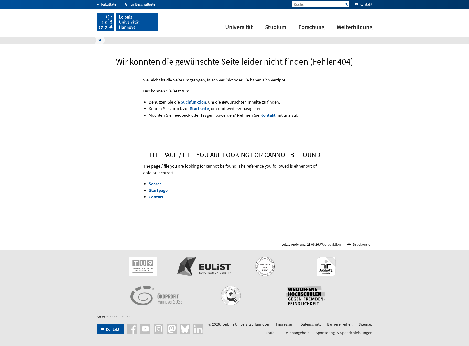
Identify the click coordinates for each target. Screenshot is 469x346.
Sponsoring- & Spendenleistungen (344, 332)
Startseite (199, 108)
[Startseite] (98, 40)
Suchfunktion (193, 102)
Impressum (285, 324)
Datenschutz (310, 324)
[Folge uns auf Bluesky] (185, 328)
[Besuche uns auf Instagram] (158, 328)
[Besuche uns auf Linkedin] (198, 328)
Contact (156, 197)
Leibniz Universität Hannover (246, 324)
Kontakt (268, 115)
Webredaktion (330, 244)
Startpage (158, 190)
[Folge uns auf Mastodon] (172, 328)
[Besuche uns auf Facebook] (132, 328)
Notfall (270, 332)
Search (155, 183)
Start (346, 4)
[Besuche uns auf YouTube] (145, 328)
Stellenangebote (295, 332)
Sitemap (365, 324)
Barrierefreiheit (339, 324)
